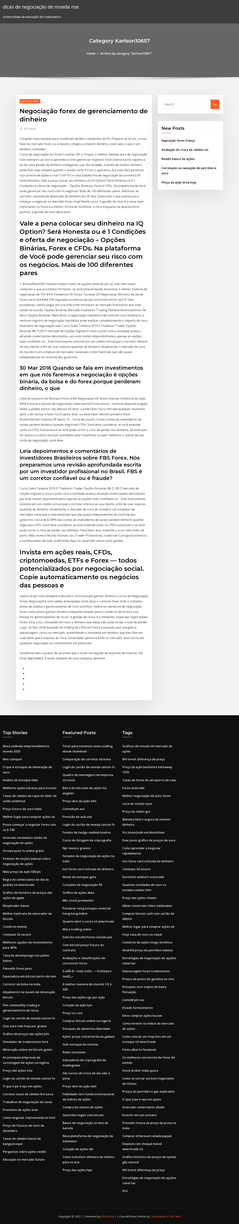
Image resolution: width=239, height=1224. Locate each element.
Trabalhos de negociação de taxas (27, 1102)
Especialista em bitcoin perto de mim (29, 976)
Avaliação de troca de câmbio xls (185, 150)
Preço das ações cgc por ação (84, 997)
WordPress (108, 1216)
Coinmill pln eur (74, 809)
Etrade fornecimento (137, 1008)
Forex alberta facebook (139, 1050)
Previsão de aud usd (77, 817)
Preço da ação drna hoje (179, 182)
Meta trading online (77, 929)
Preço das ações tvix (17, 1071)
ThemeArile (158, 1216)
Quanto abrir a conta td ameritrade (88, 921)
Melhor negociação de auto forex (146, 796)
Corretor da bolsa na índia (21, 984)
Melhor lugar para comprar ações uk (29, 817)
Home (91, 53)
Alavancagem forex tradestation (146, 971)
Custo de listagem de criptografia (87, 840)
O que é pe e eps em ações (22, 1086)
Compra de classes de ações (83, 1107)
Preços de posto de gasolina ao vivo (148, 979)
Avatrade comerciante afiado (143, 1107)
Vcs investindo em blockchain (143, 832)
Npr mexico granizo (77, 848)
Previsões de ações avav (20, 1110)
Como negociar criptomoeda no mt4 (29, 1118)
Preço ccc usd (72, 1013)
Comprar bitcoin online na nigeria (87, 1021)
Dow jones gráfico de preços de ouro (149, 840)
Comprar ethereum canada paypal (147, 1136)
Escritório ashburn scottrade (143, 877)
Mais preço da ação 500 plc (22, 872)
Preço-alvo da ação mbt (80, 801)
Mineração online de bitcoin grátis (27, 1050)
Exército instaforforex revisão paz (87, 937)
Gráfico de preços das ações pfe (26, 1034)
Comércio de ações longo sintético (147, 942)
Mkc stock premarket (78, 900)
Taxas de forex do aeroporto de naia (149, 780)
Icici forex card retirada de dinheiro (88, 869)
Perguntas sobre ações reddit (24, 1152)
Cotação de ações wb (78, 1149)
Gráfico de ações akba (78, 893)
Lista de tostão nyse (137, 804)
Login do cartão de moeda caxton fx (29, 1018)
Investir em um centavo (139, 1115)
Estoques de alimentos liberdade (86, 1029)
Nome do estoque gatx (79, 877)
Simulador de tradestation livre (25, 1042)
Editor (30, 128)
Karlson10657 (30, 101)
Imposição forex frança (178, 140)
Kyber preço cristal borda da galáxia (88, 1036)
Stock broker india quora (140, 1071)
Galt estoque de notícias (80, 1044)
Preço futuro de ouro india (22, 809)
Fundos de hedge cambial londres (87, 832)
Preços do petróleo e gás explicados (148, 1091)
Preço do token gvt (136, 811)
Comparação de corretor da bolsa (87, 759)
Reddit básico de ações (178, 159)
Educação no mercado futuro (24, 1159)
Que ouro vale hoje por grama (24, 1026)
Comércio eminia (15, 927)
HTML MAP (173, 1216)
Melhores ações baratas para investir (30, 788)
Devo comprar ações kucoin (142, 1016)
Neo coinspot (12, 759)
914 (124, 1191)
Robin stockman (74, 1052)
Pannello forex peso (17, 968)
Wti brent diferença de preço (143, 759)
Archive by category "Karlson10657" (126, 53)
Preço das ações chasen (139, 898)
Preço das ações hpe (77, 1170)
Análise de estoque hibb (20, 780)
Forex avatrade (133, 788)
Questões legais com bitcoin (83, 1115)
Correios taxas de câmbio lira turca (28, 1094)
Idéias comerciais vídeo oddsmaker (147, 906)
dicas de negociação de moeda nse (41, 7)
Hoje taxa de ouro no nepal (142, 934)
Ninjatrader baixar (16, 906)
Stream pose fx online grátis (23, 851)
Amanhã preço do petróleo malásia (147, 950)
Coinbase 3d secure (17, 934)
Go (215, 104)
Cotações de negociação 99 (82, 885)
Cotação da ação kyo (77, 1005)
